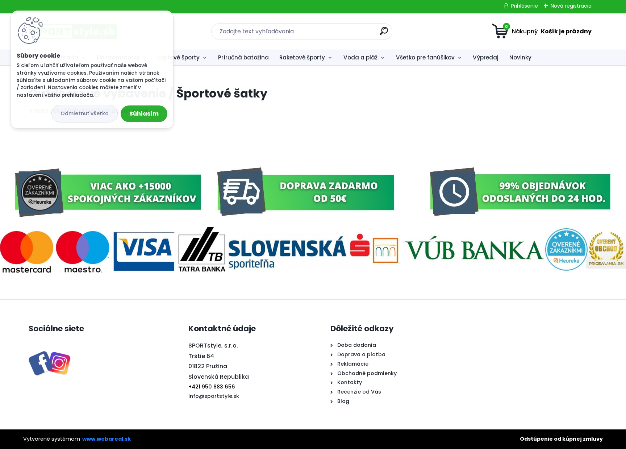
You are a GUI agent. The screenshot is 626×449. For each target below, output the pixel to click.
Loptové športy (179, 57)
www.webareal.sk (106, 438)
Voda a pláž (360, 57)
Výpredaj (485, 57)
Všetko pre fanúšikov (425, 57)
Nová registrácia (571, 5)
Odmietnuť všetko (84, 113)
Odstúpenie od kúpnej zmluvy (561, 438)
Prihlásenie (524, 5)
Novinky (520, 57)
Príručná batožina (243, 57)
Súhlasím (144, 113)
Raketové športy (302, 57)
